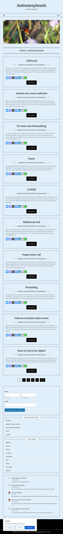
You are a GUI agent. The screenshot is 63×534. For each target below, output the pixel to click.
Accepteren (30, 527)
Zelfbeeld (31, 60)
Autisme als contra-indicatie (31, 93)
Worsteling (31, 287)
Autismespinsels (31, 5)
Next (42, 380)
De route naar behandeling (31, 126)
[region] (20, 524)
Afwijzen (20, 527)
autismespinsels (40, 65)
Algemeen (8, 442)
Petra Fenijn (15, 485)
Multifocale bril (31, 222)
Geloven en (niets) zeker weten (31, 318)
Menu (58, 15)
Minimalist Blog (38, 531)
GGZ (7, 460)
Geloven (8, 449)
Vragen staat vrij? (31, 254)
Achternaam (25, 397)
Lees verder (31, 82)
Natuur (8, 463)
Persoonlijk (9, 467)
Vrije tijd (8, 470)
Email (7, 401)
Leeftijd (31, 189)
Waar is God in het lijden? (31, 350)
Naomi (13, 492)
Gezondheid (9, 456)
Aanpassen (10, 527)
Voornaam (7, 397)
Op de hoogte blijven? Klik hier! (15, 410)
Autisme (8, 446)
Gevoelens (8, 453)
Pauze (31, 158)
